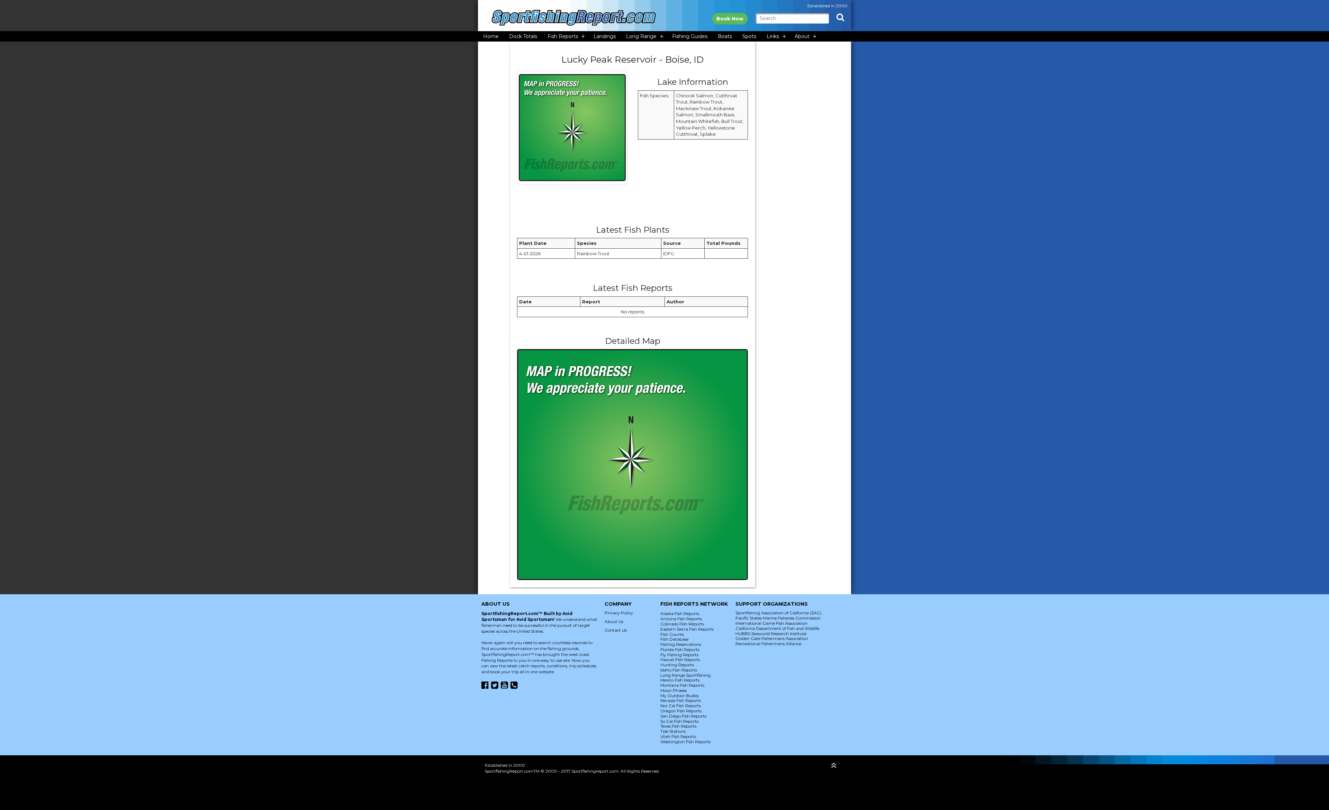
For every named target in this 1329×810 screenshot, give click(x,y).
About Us (614, 621)
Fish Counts (672, 634)
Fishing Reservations (680, 644)
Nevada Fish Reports (680, 700)
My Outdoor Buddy (679, 695)
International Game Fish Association (771, 623)
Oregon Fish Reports (681, 710)
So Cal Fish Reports (679, 721)
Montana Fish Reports (682, 685)
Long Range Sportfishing (685, 675)
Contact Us (616, 630)
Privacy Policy (619, 612)
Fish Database (674, 639)
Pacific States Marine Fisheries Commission (778, 618)
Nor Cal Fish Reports (680, 705)
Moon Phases (673, 690)
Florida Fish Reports (679, 649)
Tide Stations (673, 731)
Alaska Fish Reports (679, 613)
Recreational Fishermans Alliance (768, 643)
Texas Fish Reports (678, 726)
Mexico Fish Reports (679, 680)
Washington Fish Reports (685, 741)
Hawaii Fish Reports (680, 659)
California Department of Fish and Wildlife (777, 628)
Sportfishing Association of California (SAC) (778, 612)
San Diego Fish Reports (683, 716)
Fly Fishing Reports (679, 654)
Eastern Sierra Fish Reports (687, 629)
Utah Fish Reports (678, 736)
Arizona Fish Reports (681, 618)
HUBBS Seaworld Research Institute (770, 633)
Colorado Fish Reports (682, 623)
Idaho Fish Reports (678, 670)
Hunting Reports (677, 664)
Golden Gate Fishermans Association (771, 638)
